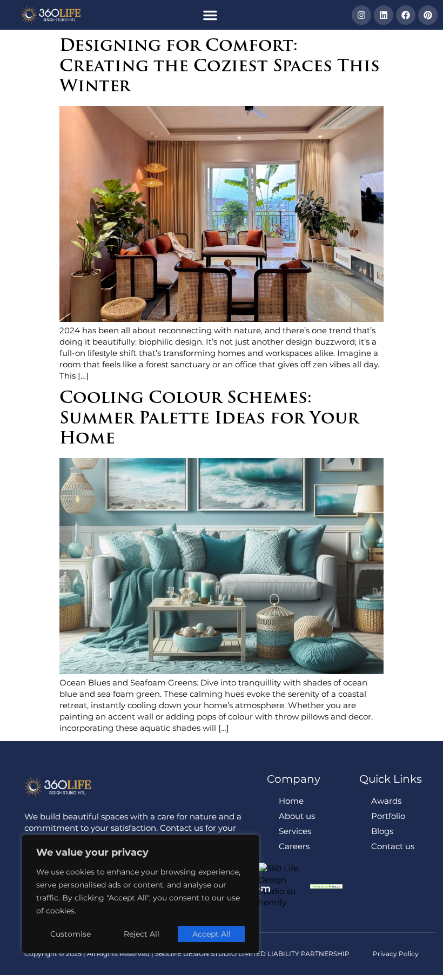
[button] (210, 15)
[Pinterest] (428, 15)
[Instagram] (361, 15)
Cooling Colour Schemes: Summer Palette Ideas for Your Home (209, 419)
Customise (70, 934)
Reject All (141, 934)
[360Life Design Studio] (51, 14)
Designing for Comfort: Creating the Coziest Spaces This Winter (219, 66)
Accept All (211, 934)
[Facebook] (405, 15)
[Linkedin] (383, 15)
